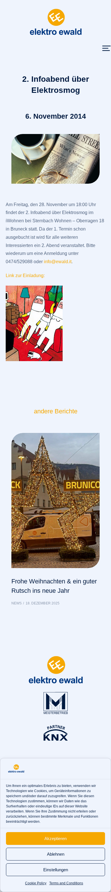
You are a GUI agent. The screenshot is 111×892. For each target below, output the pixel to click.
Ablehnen (55, 854)
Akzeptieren (55, 838)
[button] (106, 48)
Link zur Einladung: (25, 275)
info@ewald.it (57, 261)
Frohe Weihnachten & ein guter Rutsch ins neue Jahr (54, 586)
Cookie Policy (35, 883)
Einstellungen (55, 869)
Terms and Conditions (66, 883)
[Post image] (55, 500)
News (16, 603)
